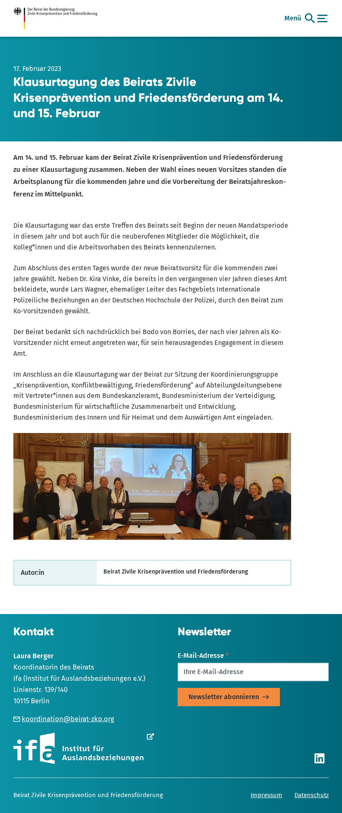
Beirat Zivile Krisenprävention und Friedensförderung (88, 795)
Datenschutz (311, 795)
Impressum (266, 795)
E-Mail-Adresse (203, 655)
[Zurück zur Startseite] (59, 18)
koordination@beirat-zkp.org (68, 719)
